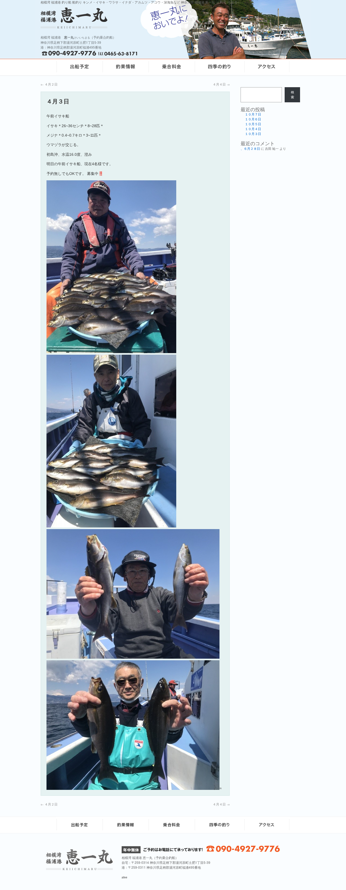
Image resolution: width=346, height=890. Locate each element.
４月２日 (49, 84)
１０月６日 (253, 119)
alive (124, 877)
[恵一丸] (79, 868)
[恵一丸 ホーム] (111, 18)
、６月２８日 (250, 149)
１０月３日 (253, 134)
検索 (292, 94)
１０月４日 (253, 129)
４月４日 (221, 84)
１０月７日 (253, 114)
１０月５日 (253, 124)
